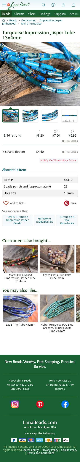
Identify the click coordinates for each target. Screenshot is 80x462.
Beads (6, 14)
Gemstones (28, 20)
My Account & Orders (20, 384)
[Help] (53, 5)
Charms (19, 14)
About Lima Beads (20, 380)
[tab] (10, 116)
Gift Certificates (20, 388)
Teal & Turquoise (31, 23)
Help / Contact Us (60, 380)
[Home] (3, 20)
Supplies (60, 14)
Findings (45, 14)
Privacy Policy (50, 450)
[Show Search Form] (43, 5)
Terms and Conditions (41, 453)
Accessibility (31, 450)
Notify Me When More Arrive (58, 160)
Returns (60, 388)
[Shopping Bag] (73, 5)
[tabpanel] (40, 74)
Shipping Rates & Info (60, 384)
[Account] (63, 5)
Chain (32, 14)
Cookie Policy (69, 450)
